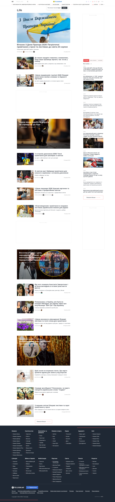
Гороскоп (103, 4)
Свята (67, 458)
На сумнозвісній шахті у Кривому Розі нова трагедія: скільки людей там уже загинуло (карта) (93, 135)
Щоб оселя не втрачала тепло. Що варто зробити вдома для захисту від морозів (51, 371)
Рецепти (94, 458)
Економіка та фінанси (42, 431)
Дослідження (82, 443)
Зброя (27, 468)
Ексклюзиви (56, 4)
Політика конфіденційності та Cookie (27, 491)
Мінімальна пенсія (83, 471)
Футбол (54, 434)
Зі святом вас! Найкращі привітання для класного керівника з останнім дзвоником (51, 172)
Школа (27, 445)
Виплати (28, 438)
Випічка (94, 461)
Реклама (71, 491)
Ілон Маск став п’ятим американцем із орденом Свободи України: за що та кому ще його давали (92, 174)
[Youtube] (93, 2)
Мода (14, 466)
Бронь (40, 463)
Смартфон (68, 443)
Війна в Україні (30, 458)
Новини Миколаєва (17, 455)
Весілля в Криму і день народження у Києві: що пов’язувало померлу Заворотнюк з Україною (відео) (34, 256)
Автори (96, 4)
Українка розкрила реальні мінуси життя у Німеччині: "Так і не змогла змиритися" (92, 97)
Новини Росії (96, 438)
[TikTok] (99, 2)
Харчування (82, 436)
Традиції (68, 466)
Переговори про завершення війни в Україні (24, 4)
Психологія (82, 441)
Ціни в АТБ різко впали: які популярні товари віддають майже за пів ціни (91, 154)
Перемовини (29, 466)
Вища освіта (29, 448)
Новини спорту (56, 431)
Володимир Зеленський (55, 462)
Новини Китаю (96, 443)
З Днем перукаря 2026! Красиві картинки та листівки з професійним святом (52, 189)
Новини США (96, 436)
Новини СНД (96, 441)
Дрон (67, 441)
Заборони (68, 468)
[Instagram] (97, 2)
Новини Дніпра (16, 438)
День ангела (69, 470)
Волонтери (28, 470)
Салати (94, 470)
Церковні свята (70, 461)
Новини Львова (16, 443)
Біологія (68, 438)
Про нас (14, 491)
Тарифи (41, 442)
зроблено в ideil (99, 496)
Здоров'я (81, 431)
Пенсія (80, 458)
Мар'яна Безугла (57, 479)
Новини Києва (16, 434)
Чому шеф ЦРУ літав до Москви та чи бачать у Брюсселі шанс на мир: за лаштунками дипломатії (93, 69)
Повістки (41, 461)
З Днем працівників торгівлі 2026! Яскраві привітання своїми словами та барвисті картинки (51, 77)
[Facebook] (86, 2)
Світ (93, 431)
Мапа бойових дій (30, 461)
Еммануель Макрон (57, 469)
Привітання (15, 477)
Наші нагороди (79, 491)
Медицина (28, 443)
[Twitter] (95, 1)
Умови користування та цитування (58, 491)
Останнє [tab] (86, 60)
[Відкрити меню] (13, 1)
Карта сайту (15, 492)
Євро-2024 (55, 443)
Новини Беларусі (97, 445)
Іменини (68, 473)
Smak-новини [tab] (93, 60)
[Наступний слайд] (104, 4)
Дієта (80, 438)
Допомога (28, 450)
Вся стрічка (86, 63)
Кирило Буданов (57, 474)
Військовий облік (43, 470)
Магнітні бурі (16, 475)
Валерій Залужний (57, 472)
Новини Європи (96, 434)
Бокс (54, 436)
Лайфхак (15, 473)
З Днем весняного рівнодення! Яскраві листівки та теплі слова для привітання (50, 320)
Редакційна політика (43, 491)
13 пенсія (81, 461)
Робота (28, 436)
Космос (68, 436)
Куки (59, 7)
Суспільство (29, 431)
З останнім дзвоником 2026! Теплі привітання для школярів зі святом (49, 154)
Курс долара (42, 445)
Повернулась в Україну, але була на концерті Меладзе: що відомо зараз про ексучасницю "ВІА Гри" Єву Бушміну (50, 303)
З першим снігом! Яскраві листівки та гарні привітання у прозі (52, 406)
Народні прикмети (70, 463)
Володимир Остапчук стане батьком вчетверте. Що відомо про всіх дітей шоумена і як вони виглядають (93, 115)
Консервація (96, 463)
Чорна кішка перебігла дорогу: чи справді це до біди (34, 123)
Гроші (40, 435)
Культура (15, 470)
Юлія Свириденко (57, 481)
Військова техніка (30, 473)
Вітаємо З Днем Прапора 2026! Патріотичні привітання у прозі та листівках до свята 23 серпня (42, 46)
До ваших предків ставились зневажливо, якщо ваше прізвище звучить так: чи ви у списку (51, 59)
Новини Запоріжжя (17, 445)
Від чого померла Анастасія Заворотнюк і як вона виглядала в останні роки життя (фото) (51, 286)
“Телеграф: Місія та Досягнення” (81, 4)
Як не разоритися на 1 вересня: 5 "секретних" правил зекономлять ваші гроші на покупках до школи (92, 183)
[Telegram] (91, 2)
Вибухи (28, 463)
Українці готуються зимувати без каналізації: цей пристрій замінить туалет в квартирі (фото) (92, 106)
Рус (102, 1)
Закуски (94, 473)
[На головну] (57, 1)
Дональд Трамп (56, 465)
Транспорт (42, 438)
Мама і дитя (82, 434)
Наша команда (95, 491)
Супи (94, 466)
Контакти (87, 491)
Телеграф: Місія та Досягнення (27, 492)
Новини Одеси (16, 441)
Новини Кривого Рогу (18, 448)
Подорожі (15, 468)
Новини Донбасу (17, 450)
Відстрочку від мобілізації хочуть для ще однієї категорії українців (93, 191)
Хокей (54, 441)
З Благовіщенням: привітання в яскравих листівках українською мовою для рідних (51, 206)
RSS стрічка (40, 492)
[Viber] (88, 1)
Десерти (95, 468)
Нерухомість (42, 440)
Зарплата (28, 434)
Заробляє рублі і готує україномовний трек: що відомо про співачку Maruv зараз (34, 341)
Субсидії (28, 441)
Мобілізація (42, 458)
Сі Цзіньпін (55, 467)
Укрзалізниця (42, 447)
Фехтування (56, 445)
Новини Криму (16, 452)
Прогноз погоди (30, 452)
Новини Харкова (17, 436)
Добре (64, 7)
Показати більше (41, 421)
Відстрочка (42, 466)
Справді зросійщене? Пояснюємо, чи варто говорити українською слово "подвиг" (52, 389)
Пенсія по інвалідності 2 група (84, 464)
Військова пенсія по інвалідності (84, 468)
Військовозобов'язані (44, 468)
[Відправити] (27, 2)
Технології (68, 434)
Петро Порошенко (57, 476)
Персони (54, 458)
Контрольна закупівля (44, 4)
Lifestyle (14, 458)
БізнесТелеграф (66, 4)
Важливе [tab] (100, 60)
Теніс (54, 438)
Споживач (15, 463)
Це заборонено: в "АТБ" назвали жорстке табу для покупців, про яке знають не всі (93, 78)
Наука (67, 431)
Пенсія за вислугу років (83, 474)
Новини (14, 431)
